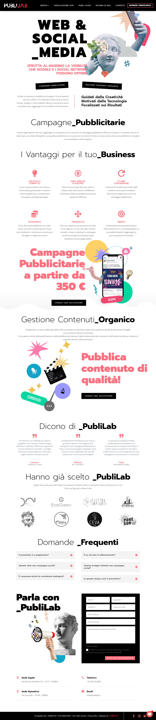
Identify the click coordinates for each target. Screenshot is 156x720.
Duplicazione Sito (64, 5)
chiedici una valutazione (69, 303)
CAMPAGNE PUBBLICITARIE (52, 85)
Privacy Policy (93, 716)
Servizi (44, 5)
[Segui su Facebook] (133, 716)
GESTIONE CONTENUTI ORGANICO (102, 85)
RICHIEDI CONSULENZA (140, 5)
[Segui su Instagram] (139, 716)
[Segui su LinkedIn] (144, 716)
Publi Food (85, 5)
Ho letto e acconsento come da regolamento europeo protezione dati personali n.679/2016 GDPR (107, 651)
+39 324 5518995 (94, 681)
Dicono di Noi (103, 5)
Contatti (120, 5)
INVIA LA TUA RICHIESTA (120, 658)
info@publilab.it (93, 695)
